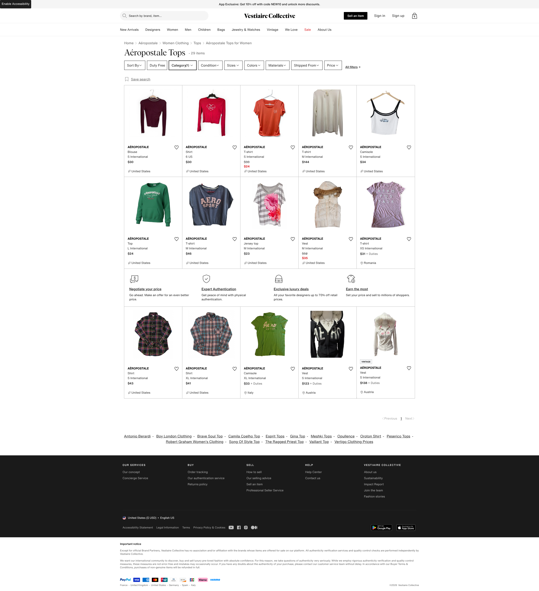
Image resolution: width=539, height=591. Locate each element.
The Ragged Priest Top (284, 441)
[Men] (194, 29)
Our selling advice (258, 478)
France (124, 585)
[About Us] (334, 29)
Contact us (312, 478)
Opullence (346, 436)
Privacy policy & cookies (209, 527)
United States (158, 585)
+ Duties (372, 253)
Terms (186, 527)
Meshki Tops (321, 436)
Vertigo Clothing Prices (354, 441)
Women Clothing (176, 42)
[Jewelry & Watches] (263, 29)
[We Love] (301, 29)
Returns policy (197, 484)
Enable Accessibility (15, 4)
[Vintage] (281, 29)
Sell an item (355, 15)
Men (188, 29)
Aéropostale (147, 42)
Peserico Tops (398, 436)
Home (128, 42)
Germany (174, 585)
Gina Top (297, 436)
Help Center (313, 472)
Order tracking (198, 472)
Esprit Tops (275, 436)
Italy (193, 585)
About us (370, 472)
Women (172, 29)
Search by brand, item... (145, 15)
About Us (324, 29)
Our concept (131, 472)
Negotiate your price (145, 288)
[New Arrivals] (142, 29)
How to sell (253, 472)
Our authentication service (206, 478)
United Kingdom (139, 585)
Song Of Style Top (244, 441)
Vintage (272, 29)
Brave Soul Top (210, 436)
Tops (197, 42)
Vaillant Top (319, 441)
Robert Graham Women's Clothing (194, 441)
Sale (307, 29)
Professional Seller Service (264, 490)
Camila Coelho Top (244, 436)
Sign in (379, 15)
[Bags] (228, 29)
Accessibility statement (138, 527)
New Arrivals (129, 29)
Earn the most (357, 288)
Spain (185, 585)
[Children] (214, 29)
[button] (415, 16)
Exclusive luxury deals (291, 288)
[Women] (181, 29)
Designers (152, 29)
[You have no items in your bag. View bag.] (415, 16)
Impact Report (374, 484)
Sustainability (373, 478)
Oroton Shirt (370, 436)
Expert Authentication (218, 288)
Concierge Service (135, 478)
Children (204, 29)
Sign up (398, 15)
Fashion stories (374, 496)
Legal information (167, 527)
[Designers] (163, 29)
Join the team (373, 490)
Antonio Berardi (137, 436)
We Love (291, 29)
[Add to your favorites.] (176, 147)
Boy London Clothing (174, 436)
